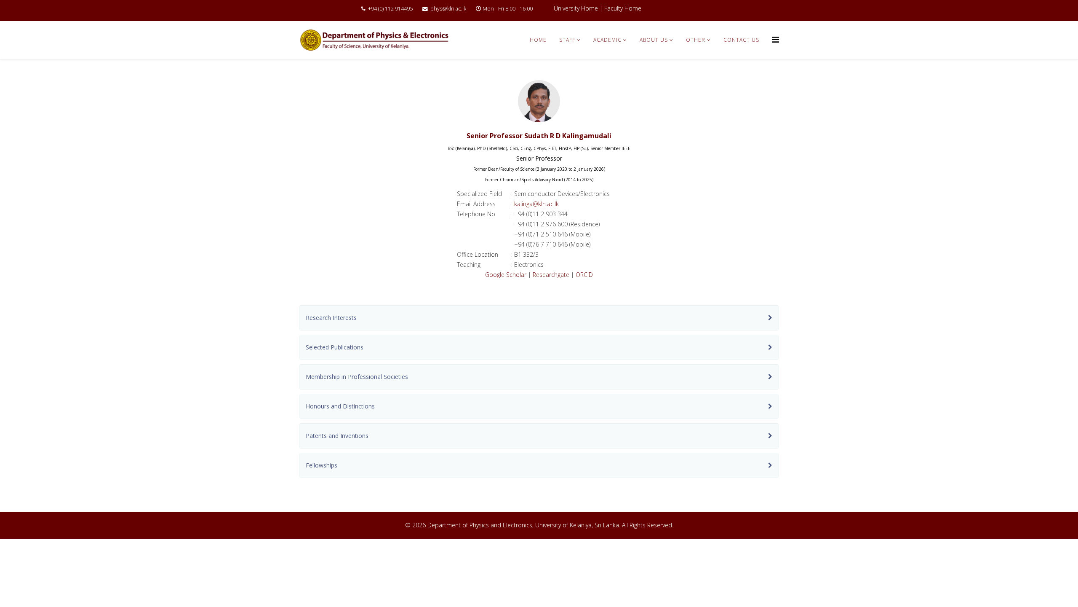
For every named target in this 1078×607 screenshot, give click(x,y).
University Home (576, 8)
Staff (567, 39)
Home (538, 39)
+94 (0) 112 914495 (390, 8)
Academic (607, 39)
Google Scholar (505, 275)
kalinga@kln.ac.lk (536, 204)
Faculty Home (622, 8)
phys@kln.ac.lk (448, 8)
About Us (654, 39)
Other (695, 39)
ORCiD (584, 275)
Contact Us (741, 39)
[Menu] (775, 39)
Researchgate (551, 275)
